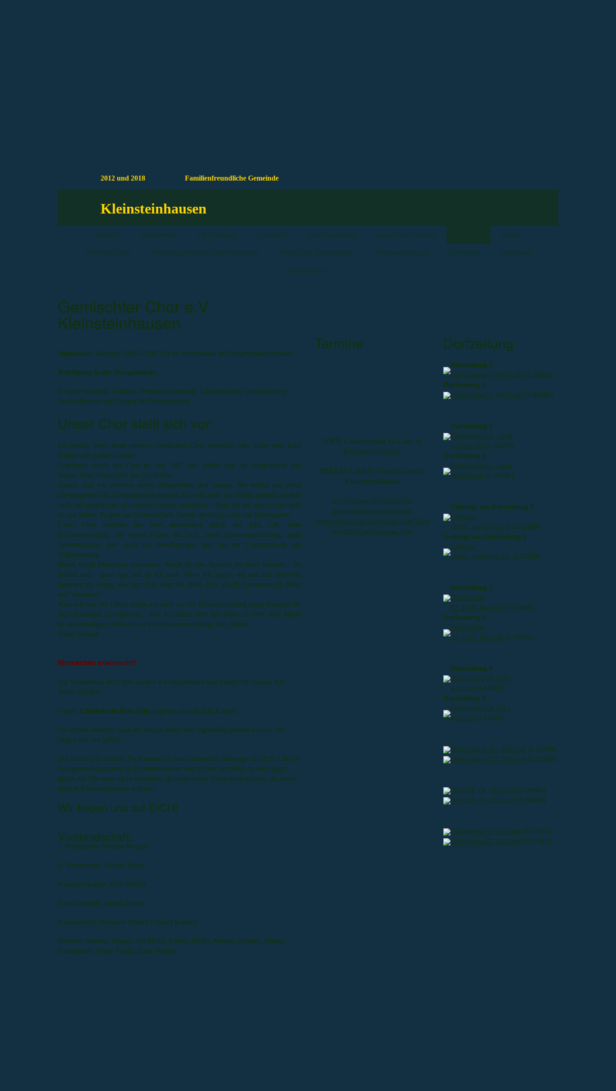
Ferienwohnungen (401, 252)
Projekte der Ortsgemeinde (316, 252)
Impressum (515, 252)
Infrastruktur (159, 234)
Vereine (468, 234)
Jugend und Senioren (407, 234)
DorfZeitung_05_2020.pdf (488, 749)
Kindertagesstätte (332, 234)
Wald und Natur (108, 252)
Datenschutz (308, 270)
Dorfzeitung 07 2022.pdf (486, 831)
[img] (479, 56)
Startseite (108, 234)
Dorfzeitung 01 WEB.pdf (487, 375)
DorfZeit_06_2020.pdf (483, 790)
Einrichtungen (218, 234)
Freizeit (510, 234)
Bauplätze (272, 234)
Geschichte (463, 252)
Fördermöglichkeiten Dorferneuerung (205, 252)
